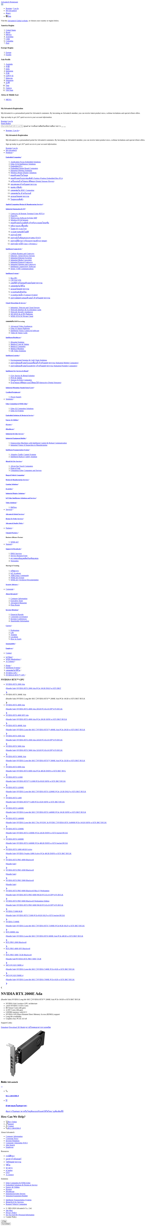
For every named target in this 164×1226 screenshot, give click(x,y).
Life (12, 632)
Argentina (9, 37)
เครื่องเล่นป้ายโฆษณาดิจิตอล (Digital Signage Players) (32, 181)
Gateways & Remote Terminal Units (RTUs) (27, 214)
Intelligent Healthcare (13, 337)
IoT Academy (16, 573)
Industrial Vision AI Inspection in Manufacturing (29, 445)
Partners (9, 528)
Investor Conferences (19, 619)
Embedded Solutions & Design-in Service (19, 415)
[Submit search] (62, 126)
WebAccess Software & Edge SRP (24, 218)
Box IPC (14, 278)
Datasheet (4, 1027)
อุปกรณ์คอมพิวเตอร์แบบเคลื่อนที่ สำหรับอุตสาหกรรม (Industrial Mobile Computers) (44, 363)
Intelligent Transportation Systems (17, 450)
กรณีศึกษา (10, 1156)
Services (9, 509)
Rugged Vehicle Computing (15, 475)
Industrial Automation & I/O (15, 209)
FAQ (8, 1173)
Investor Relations (12, 610)
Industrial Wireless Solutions (21, 170)
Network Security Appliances (22, 312)
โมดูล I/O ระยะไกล (19, 229)
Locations (14, 637)
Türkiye (9, 88)
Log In (16, 8)
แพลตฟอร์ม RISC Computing (22, 190)
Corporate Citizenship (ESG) (17, 1143)
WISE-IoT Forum (17, 578)
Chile (8, 39)
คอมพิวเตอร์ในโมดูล (19, 175)
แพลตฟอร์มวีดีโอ (18, 286)
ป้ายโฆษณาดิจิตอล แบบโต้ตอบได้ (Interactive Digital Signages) (36, 383)
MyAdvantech (11, 11)
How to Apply (16, 639)
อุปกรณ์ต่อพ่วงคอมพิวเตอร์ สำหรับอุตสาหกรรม (30, 298)
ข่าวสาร (9, 1168)
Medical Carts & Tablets (20, 344)
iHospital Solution (17, 342)
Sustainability (10, 644)
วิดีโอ (8, 1165)
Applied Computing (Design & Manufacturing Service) (24, 204)
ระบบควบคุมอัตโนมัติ (20, 232)
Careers (8, 626)
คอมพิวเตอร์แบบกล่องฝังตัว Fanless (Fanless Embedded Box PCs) (37, 178)
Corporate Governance (19, 617)
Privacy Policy (11, 1213)
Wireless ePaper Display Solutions (23, 173)
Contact (9, 653)
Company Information (19, 599)
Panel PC (14, 216)
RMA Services (16, 554)
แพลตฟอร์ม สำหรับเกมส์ (21, 193)
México (9, 34)
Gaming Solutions (12, 484)
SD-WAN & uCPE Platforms (22, 314)
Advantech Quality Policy (14, 523)
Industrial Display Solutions (15, 493)
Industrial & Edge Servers (15, 434)
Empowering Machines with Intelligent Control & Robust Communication (39, 443)
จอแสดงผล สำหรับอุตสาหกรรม (24, 184)
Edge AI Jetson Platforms (20, 328)
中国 (8, 66)
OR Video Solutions (18, 351)
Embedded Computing (13, 157)
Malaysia (9, 78)
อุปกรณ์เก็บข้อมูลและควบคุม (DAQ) (26, 238)
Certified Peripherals (13, 392)
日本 (8, 73)
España (8, 55)
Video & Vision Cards (19, 333)
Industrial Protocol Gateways (22, 262)
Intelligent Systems (12, 273)
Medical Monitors (17, 349)
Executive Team (17, 601)
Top (4, 1221)
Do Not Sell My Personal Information (20, 1215)
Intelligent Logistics (12, 355)
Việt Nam (9, 90)
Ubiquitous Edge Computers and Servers (26, 470)
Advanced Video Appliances (21, 326)
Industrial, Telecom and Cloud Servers (25, 308)
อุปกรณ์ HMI (16, 235)
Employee (9, 648)
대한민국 (9, 76)
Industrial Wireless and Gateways (23, 264)
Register (9, 8)
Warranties (15, 561)
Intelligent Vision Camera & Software (25, 331)
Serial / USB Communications (22, 269)
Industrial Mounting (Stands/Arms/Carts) (20, 388)
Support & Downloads (13, 549)
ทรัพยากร (15, 571)
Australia (9, 64)
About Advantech (11, 594)
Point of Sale (15, 468)
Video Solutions (11, 503)
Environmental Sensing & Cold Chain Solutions (29, 360)
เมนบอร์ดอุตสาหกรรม (20, 196)
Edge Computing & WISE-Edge (16, 404)
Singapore (9, 80)
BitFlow (14, 507)
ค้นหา (8, 13)
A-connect (10, 1175)
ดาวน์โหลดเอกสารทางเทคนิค (38, 1027)
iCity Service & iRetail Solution (23, 376)
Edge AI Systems (17, 411)
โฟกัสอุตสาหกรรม (13, 1162)
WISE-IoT (15, 542)
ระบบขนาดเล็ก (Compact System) (24, 295)
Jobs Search (10, 1145)
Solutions (9, 399)
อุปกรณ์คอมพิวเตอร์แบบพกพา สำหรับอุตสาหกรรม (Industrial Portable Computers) (44, 366)
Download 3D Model (17, 1027)
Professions (15, 630)
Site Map (9, 1210)
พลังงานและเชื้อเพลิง (19, 226)
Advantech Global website (18, 21)
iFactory (9, 424)
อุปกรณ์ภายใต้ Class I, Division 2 (24, 244)
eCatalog (9, 1170)
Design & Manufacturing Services (17, 480)
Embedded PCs (16, 166)
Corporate (9, 589)
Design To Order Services (14, 519)
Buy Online (12, 1122)
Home (8, 665)
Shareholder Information (20, 621)
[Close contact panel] (2, 1087)
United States (11, 30)
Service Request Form (19, 556)
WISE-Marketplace (13, 659)
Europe (8, 52)
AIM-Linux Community (20, 575)
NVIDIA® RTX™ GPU (15, 675)
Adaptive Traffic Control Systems (23, 454)
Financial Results (17, 614)
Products (9, 152)
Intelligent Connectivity (14, 249)
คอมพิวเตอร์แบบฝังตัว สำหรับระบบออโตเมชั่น (30, 223)
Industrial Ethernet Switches (21, 258)
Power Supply (16, 397)
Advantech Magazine (19, 603)
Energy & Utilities (12, 420)
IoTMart (9, 657)
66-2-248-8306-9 (14, 1128)
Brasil (8, 32)
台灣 (8, 83)
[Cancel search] (65, 126)
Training (14, 635)
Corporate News (12, 1139)
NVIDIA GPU (11, 673)
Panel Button (6, 123)
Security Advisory (12, 584)
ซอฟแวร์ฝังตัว (16, 187)
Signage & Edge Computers (21, 380)
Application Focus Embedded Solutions (26, 162)
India (8, 69)
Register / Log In (12, 131)
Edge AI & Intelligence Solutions (23, 164)
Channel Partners (12, 533)
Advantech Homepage (9, 2)
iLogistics (9, 489)
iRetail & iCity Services (14, 461)
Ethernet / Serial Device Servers (23, 256)
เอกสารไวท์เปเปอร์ (13, 1159)
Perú (7, 43)
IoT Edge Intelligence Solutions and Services (21, 498)
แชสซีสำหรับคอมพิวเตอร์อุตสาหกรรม (27, 283)
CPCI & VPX (16, 280)
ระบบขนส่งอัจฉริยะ (19, 292)
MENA (9, 100)
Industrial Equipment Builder (16, 438)
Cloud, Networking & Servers (16, 303)
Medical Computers (18, 346)
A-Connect (10, 661)
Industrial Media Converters (21, 260)
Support (9, 544)
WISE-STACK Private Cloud (22, 316)
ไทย (9, 16)
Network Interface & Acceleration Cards (26, 310)
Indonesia (9, 71)
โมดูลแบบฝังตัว (17, 199)
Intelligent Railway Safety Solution (24, 457)
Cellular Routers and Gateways (22, 254)
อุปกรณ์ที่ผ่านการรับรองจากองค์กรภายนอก (29, 241)
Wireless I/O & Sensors (19, 220)
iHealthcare (10, 429)
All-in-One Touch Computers (22, 466)
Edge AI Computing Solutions (22, 409)
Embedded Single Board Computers (24, 168)
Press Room (15, 605)
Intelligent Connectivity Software (23, 267)
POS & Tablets (16, 378)
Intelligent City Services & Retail (17, 371)
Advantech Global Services (15, 514)
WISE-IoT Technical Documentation (25, 580)
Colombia (9, 41)
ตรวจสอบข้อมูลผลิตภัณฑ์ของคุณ (24, 558)
